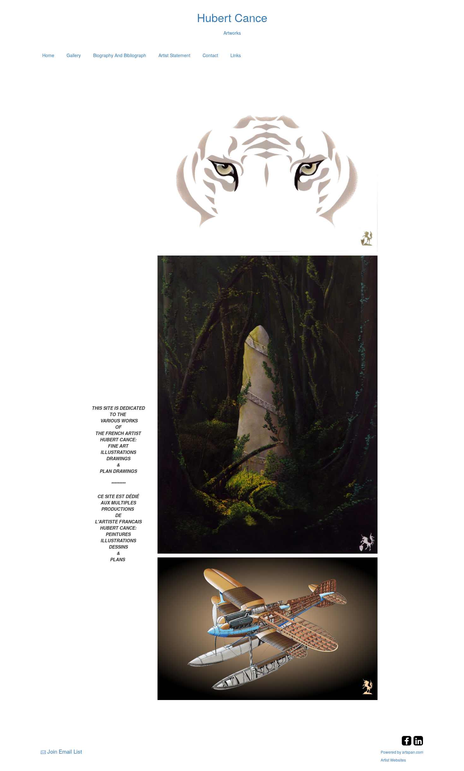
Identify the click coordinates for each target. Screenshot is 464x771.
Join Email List (64, 751)
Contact (210, 55)
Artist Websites (393, 759)
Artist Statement (174, 55)
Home (48, 55)
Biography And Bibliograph (119, 55)
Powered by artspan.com (402, 752)
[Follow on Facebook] (407, 744)
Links (235, 55)
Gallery (74, 55)
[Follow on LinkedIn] (418, 744)
